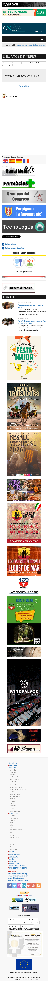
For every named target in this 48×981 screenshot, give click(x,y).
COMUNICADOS (15, 855)
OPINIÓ (11, 851)
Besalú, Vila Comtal (16, 787)
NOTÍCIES (12, 768)
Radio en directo (10, 244)
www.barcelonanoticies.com (18, 880)
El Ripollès (13, 770)
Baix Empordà (14, 779)
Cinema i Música (15, 794)
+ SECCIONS (13, 813)
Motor (12, 840)
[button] (5, 277)
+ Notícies (13, 816)
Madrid (12, 809)
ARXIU (11, 859)
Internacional (14, 818)
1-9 (3, 63)
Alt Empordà (14, 777)
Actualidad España (16, 829)
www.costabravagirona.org (17, 874)
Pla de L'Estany (14, 785)
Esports (12, 820)
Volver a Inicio (24, 86)
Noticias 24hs (14, 837)
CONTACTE (13, 861)
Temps (12, 842)
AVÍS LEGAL (13, 857)
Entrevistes (13, 833)
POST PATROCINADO (17, 866)
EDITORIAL (13, 765)
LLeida (12, 803)
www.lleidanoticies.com (16, 878)
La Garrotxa (13, 781)
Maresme (13, 805)
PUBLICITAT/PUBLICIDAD (18, 868)
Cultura (12, 825)
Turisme (12, 774)
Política (12, 827)
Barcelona (13, 799)
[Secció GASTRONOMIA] (18, 262)
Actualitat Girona (15, 796)
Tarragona (13, 801)
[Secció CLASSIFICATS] (29, 262)
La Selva (12, 792)
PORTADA (13, 763)
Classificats (13, 847)
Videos (12, 844)
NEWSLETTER (14, 863)
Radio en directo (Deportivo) (14, 248)
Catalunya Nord (15, 811)
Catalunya (13, 772)
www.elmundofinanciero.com (18, 876)
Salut (11, 823)
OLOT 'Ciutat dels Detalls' (18, 789)
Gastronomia (14, 849)
